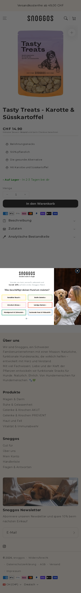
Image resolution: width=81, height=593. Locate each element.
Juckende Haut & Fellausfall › (40, 312)
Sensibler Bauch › (13, 297)
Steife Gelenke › (40, 297)
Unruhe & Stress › (13, 305)
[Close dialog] (77, 271)
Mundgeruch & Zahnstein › (14, 312)
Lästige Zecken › (40, 305)
